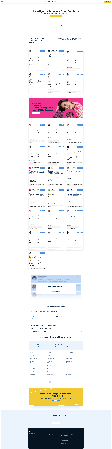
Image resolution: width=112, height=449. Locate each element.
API (45, 1)
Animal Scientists (50, 374)
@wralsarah (33, 253)
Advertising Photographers (33, 371)
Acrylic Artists (49, 353)
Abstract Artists (31, 353)
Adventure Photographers (33, 373)
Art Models (49, 352)
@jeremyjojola (71, 125)
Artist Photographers (69, 367)
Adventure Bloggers (69, 355)
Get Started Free (56, 422)
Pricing (49, 1)
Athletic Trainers (31, 361)
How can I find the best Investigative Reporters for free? (41, 328)
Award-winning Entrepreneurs (52, 364)
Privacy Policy (33, 446)
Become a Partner (72, 439)
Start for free (107, 1)
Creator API (49, 436)
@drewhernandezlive (53, 51)
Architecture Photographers (52, 362)
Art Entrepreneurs (69, 361)
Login (102, 1)
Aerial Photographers (50, 358)
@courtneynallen (71, 168)
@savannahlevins (34, 168)
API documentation (50, 437)
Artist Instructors (32, 374)
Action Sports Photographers (70, 364)
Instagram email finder (64, 440)
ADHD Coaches (49, 370)
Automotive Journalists (69, 358)
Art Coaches (49, 368)
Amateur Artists (68, 373)
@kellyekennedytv (34, 125)
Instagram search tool (64, 435)
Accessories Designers (32, 368)
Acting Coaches (31, 359)
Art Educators (31, 355)
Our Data (71, 436)
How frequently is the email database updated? (39, 331)
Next (60, 271)
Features (58, 1)
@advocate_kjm (71, 190)
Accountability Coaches (51, 359)
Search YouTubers (63, 438)
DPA (41, 446)
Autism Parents (68, 365)
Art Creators (31, 362)
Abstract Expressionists (51, 365)
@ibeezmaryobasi (53, 190)
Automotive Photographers (33, 358)
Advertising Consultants (70, 352)
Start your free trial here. (34, 318)
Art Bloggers (68, 353)
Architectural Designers (33, 356)
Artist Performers (68, 374)
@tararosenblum (34, 190)
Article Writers (49, 376)
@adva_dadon (33, 52)
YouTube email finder (64, 441)
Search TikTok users (64, 437)
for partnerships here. (34, 314)
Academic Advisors (69, 359)
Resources (64, 1)
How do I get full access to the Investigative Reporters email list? (43, 325)
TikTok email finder (64, 443)
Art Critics (49, 373)
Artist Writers (68, 368)
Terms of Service (38, 446)
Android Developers (32, 364)
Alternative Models (32, 367)
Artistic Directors (68, 370)
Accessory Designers (32, 370)
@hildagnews (52, 125)
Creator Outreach (50, 434)
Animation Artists (50, 367)
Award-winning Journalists (33, 376)
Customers (54, 1)
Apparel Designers (50, 356)
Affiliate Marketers (32, 352)
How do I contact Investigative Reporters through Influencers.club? (43, 311)
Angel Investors (31, 365)
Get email (42, 51)
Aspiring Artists (68, 371)
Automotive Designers (51, 371)
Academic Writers (68, 356)
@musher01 (52, 168)
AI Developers (68, 362)
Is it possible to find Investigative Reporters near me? (40, 322)
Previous (52, 271)
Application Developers (51, 361)
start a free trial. (80, 47)
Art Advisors (49, 355)
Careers (71, 437)
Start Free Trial (56, 291)
